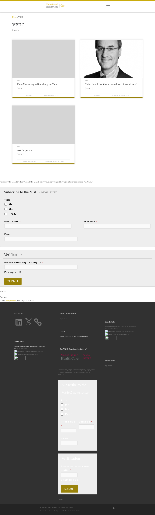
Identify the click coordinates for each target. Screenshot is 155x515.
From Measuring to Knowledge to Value (37, 84)
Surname (90, 221)
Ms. (11, 209)
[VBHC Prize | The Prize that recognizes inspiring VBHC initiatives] (55, 6)
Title (7, 200)
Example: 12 (13, 272)
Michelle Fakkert (30, 161)
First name (12, 221)
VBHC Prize (51, 507)
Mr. (11, 204)
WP (50, 511)
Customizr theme (74, 511)
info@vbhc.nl (10, 301)
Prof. (12, 213)
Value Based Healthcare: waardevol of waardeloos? (111, 84)
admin (30, 95)
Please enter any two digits (23, 262)
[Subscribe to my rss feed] (114, 508)
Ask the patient (25, 150)
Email (9, 234)
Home (14, 17)
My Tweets (63, 319)
